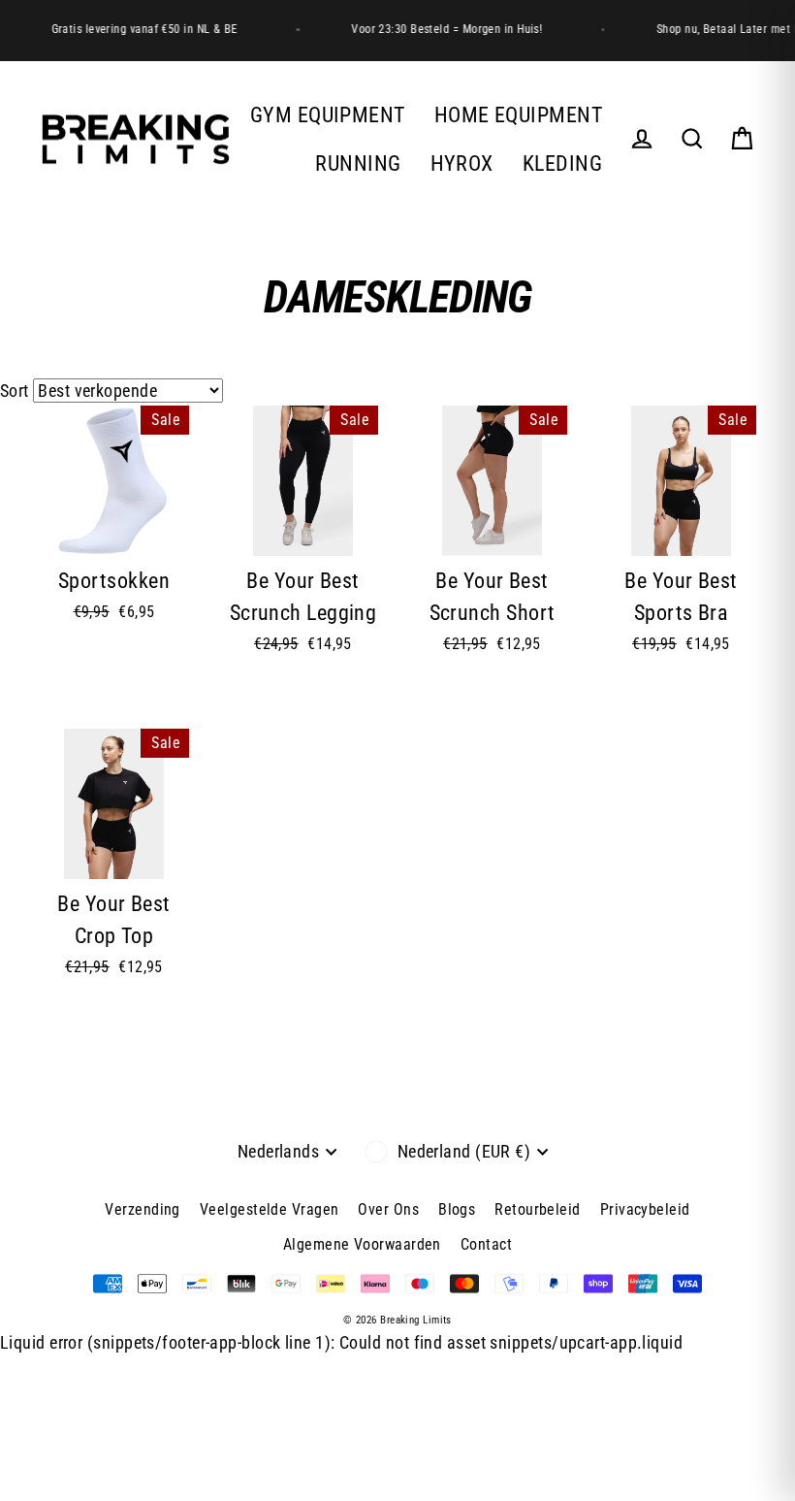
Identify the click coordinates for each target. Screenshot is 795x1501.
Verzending (142, 1209)
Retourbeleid (537, 1209)
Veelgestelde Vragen (269, 1209)
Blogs (456, 1209)
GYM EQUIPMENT (327, 115)
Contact (486, 1244)
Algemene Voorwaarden (362, 1244)
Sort (14, 390)
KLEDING (562, 163)
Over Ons (388, 1209)
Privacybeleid (645, 1209)
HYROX (461, 163)
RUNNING (357, 163)
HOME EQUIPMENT (518, 115)
